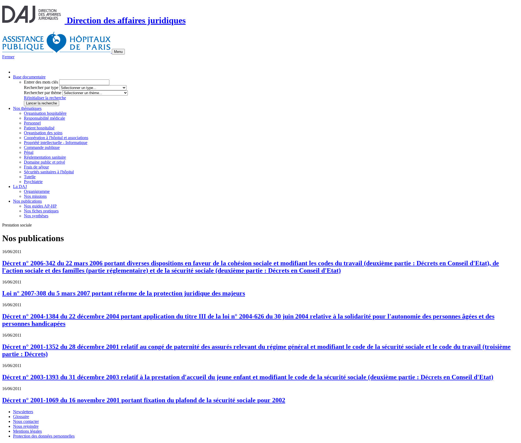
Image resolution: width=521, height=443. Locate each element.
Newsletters (23, 411)
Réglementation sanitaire (45, 157)
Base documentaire (29, 77)
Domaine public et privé (44, 162)
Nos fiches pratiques (41, 211)
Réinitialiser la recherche (45, 97)
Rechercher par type (41, 87)
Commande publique (42, 147)
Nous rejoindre (26, 426)
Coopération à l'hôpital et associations (56, 137)
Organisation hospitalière (45, 113)
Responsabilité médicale (44, 118)
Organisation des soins (43, 132)
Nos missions (35, 196)
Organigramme (37, 191)
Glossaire (21, 416)
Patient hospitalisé (39, 128)
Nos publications (27, 201)
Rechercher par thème (42, 92)
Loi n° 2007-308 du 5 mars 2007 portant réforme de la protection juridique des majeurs (123, 293)
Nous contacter (26, 421)
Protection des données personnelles (44, 436)
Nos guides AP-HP (40, 206)
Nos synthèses (36, 215)
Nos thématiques (27, 108)
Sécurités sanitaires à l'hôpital (49, 172)
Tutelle (30, 176)
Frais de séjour (36, 167)
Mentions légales (27, 431)
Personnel (32, 123)
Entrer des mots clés (41, 82)
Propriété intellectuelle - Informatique (55, 142)
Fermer (8, 57)
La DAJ (20, 186)
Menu (118, 52)
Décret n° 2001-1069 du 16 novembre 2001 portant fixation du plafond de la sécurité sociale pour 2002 (143, 400)
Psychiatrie (33, 181)
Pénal (28, 152)
